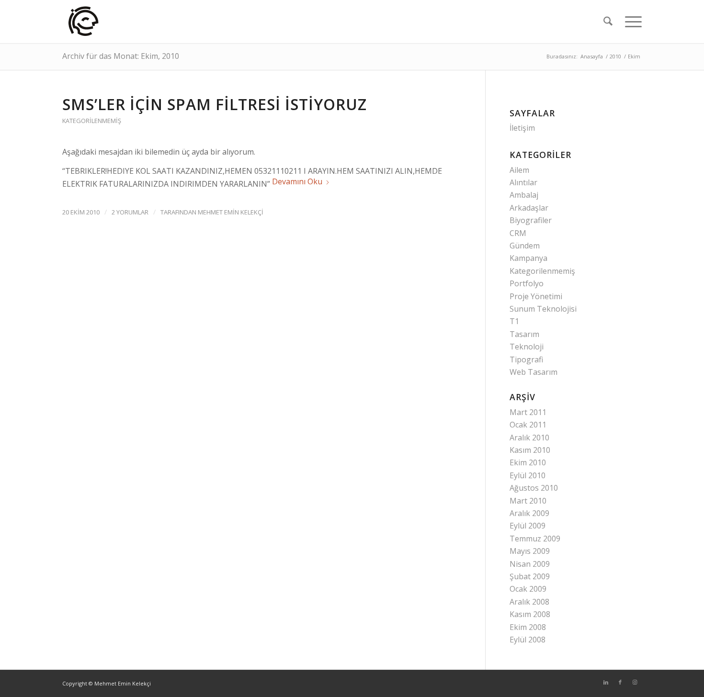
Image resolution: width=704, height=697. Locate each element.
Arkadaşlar (529, 207)
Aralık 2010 (529, 437)
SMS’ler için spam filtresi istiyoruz (214, 104)
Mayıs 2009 (530, 551)
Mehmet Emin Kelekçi (230, 212)
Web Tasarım (533, 372)
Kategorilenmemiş (91, 120)
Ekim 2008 (528, 627)
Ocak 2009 (528, 589)
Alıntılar (523, 182)
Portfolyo (527, 283)
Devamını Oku (297, 181)
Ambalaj (524, 195)
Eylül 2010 (527, 475)
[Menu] (630, 21)
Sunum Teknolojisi (543, 309)
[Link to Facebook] (620, 682)
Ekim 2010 (528, 462)
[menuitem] (608, 21)
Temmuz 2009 (535, 538)
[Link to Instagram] (634, 682)
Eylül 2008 (527, 639)
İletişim (522, 128)
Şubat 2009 (530, 576)
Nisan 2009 (530, 564)
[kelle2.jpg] (84, 21)
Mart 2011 (528, 412)
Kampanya (528, 258)
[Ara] (608, 21)
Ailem (519, 170)
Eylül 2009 (527, 525)
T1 (514, 321)
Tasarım (524, 334)
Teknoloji (527, 346)
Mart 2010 (528, 500)
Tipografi (526, 359)
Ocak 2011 (528, 424)
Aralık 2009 (529, 513)
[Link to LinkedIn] (606, 682)
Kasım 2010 (530, 450)
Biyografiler (531, 220)
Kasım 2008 (530, 614)
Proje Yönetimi (536, 296)
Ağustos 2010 (534, 488)
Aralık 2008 (529, 601)
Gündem (525, 245)
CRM (518, 233)
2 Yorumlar (130, 212)
